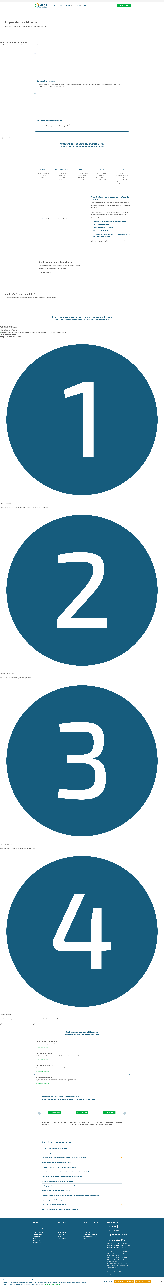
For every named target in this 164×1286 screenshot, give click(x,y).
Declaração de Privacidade (52, 1284)
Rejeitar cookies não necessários (124, 1281)
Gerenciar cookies (107, 1281)
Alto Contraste (122, 1)
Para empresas (62, 1238)
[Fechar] (161, 1281)
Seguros (60, 1236)
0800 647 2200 (119, 1240)
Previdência (61, 1234)
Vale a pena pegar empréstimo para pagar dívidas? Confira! (109, 1123)
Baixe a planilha (45, 272)
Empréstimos (61, 1230)
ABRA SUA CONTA (124, 5)
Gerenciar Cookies (38, 1242)
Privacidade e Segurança (89, 1236)
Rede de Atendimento (89, 1228)
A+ (130, 1)
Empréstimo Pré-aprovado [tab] (8, 327)
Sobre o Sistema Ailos (89, 1226)
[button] (28, 169)
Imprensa (36, 1238)
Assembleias (36, 1236)
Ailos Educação (37, 1234)
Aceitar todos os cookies (143, 1281)
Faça (77, 5)
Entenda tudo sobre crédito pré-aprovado (54, 1123)
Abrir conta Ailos (37, 1226)
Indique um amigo (38, 1228)
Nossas (65, 5)
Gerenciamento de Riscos (90, 1234)
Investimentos (62, 1232)
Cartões (60, 1226)
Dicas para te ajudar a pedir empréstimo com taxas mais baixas (81, 1123)
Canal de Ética (86, 1232)
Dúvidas (85, 1238)
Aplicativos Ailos (37, 1230)
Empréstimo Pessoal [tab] (6, 326)
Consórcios (61, 1228)
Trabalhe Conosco (38, 1232)
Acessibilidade (112, 1)
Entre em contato (87, 1230)
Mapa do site (37, 1240)
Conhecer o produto (42, 1047)
